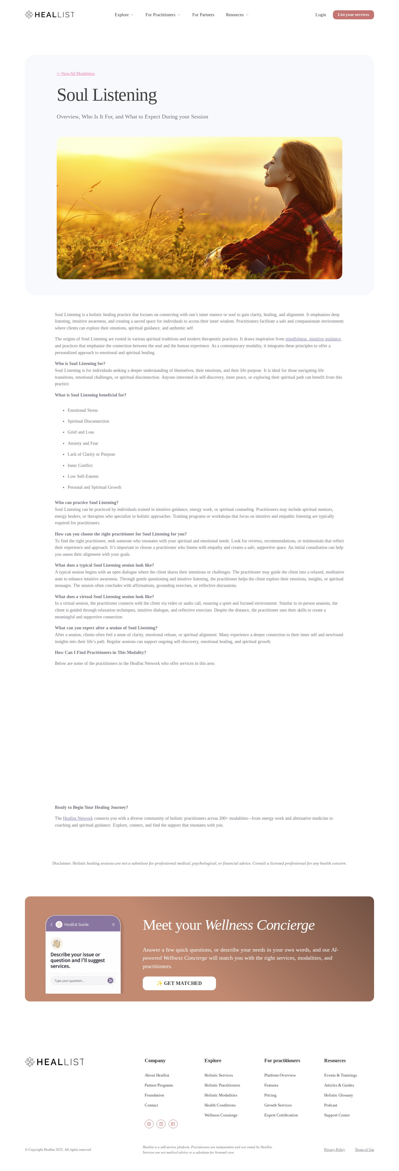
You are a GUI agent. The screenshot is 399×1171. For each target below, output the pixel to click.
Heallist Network (78, 818)
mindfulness (296, 338)
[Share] (149, 1124)
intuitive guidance (324, 338)
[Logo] (50, 15)
